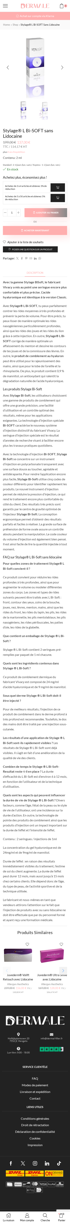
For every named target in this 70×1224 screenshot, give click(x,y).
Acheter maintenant (36, 230)
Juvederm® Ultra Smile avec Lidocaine (52, 977)
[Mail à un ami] (31, 258)
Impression (35, 1145)
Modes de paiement (35, 1085)
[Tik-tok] (59, 1163)
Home (6, 24)
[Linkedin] (47, 1163)
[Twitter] (17, 258)
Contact (35, 1098)
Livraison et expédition (35, 1092)
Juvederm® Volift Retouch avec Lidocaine (18, 977)
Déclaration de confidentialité (35, 1131)
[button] (8, 68)
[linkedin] (35, 258)
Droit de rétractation (35, 1125)
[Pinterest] (26, 258)
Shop (15, 24)
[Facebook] (22, 258)
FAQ (35, 1078)
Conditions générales (35, 1118)
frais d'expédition (16, 151)
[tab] (35, 272)
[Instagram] (35, 1163)
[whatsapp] (39, 258)
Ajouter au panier (47, 213)
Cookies (35, 1138)
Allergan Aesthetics (18, 984)
